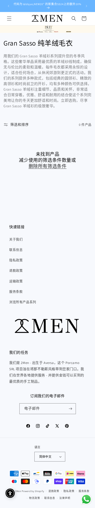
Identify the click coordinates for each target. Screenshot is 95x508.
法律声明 (64, 498)
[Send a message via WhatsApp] (86, 499)
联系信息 (16, 250)
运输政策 (16, 281)
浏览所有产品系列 (22, 302)
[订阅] (70, 408)
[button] (9, 18)
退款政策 (16, 270)
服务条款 (16, 291)
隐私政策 (16, 260)
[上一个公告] (8, 6)
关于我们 (16, 239)
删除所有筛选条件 (48, 166)
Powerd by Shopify (33, 491)
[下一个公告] (86, 6)
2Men (18, 491)
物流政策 (34, 498)
